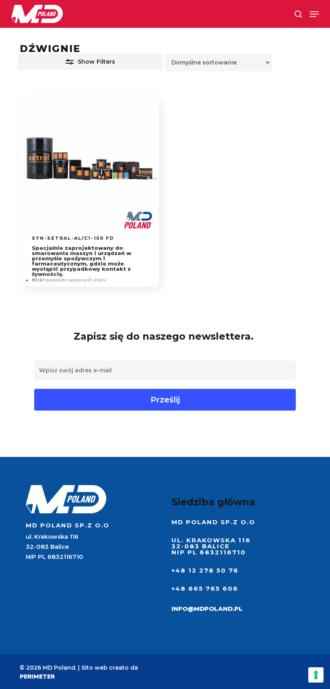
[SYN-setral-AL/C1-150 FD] (89, 166)
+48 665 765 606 (204, 588)
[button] (314, 14)
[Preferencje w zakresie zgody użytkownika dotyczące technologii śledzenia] (316, 675)
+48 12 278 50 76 (205, 570)
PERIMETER (37, 676)
